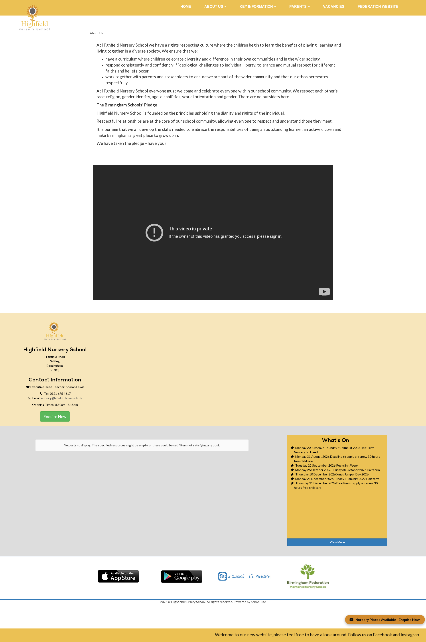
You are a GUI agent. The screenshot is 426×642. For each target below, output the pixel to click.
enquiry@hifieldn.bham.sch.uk (61, 398)
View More (337, 542)
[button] (215, 6)
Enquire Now (54, 416)
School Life (258, 602)
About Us (96, 33)
